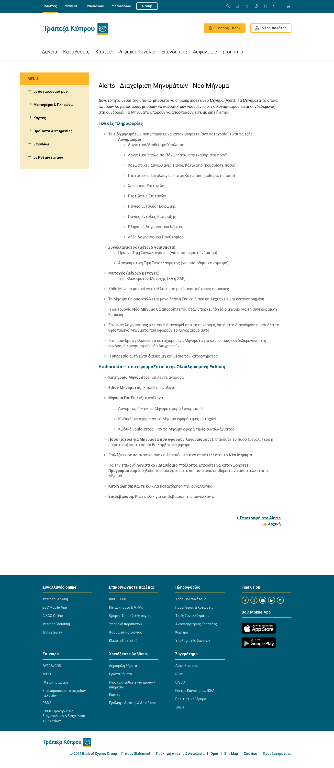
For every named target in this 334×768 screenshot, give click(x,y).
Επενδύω (41, 144)
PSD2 (47, 703)
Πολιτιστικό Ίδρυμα (190, 699)
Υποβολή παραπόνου (125, 624)
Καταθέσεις (76, 52)
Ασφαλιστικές (187, 666)
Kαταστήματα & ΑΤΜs (126, 607)
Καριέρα (181, 632)
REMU (180, 674)
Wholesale (95, 6)
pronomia (233, 52)
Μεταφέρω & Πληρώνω (53, 105)
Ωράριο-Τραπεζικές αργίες (130, 616)
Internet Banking (55, 599)
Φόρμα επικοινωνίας (125, 632)
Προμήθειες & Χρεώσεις (194, 607)
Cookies (250, 754)
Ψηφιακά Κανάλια (137, 52)
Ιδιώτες (50, 6)
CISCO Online (53, 616)
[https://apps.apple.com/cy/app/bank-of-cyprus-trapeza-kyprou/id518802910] (259, 628)
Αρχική (274, 524)
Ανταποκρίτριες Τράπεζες (196, 624)
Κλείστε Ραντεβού (123, 641)
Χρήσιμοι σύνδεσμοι (191, 599)
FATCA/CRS (52, 666)
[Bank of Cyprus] (75, 28)
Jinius (179, 707)
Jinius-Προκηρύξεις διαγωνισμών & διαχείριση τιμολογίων (64, 716)
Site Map (231, 754)
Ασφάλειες (205, 52)
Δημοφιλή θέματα (123, 666)
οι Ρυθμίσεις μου (48, 157)
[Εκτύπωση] (288, 6)
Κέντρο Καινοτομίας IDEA (195, 691)
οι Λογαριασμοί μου (50, 91)
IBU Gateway (52, 632)
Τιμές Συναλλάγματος (192, 616)
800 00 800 (117, 599)
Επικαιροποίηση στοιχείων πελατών (64, 693)
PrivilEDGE (72, 6)
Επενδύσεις (174, 52)
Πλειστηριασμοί (55, 682)
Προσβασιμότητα (277, 754)
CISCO (180, 682)
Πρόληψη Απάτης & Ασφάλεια (132, 703)
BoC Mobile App (55, 607)
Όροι (214, 754)
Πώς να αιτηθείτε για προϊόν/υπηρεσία (132, 684)
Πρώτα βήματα (120, 674)
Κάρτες (103, 52)
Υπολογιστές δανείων (192, 641)
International (121, 6)
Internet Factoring (56, 624)
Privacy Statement (135, 754)
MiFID (47, 674)
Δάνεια (49, 52)
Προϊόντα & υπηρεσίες (53, 131)
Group (147, 6)
